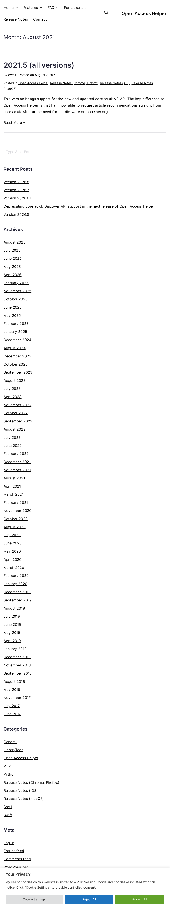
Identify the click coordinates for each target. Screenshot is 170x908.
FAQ (51, 7)
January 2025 (15, 331)
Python (9, 774)
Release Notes (16, 19)
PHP (7, 766)
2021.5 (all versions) (39, 65)
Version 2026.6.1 (17, 198)
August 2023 (15, 380)
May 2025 (12, 315)
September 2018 (18, 673)
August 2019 (14, 608)
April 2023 (13, 397)
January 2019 (15, 649)
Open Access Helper (144, 13)
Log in (9, 843)
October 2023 (16, 364)
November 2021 (17, 470)
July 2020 (12, 535)
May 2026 (12, 266)
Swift (8, 815)
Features (30, 7)
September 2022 (18, 421)
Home (9, 7)
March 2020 (14, 567)
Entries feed (14, 851)
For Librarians (75, 7)
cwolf (12, 75)
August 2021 (14, 478)
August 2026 (15, 242)
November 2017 (17, 697)
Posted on (37, 75)
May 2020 (12, 551)
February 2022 (16, 453)
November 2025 (17, 291)
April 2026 (13, 275)
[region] (85, 888)
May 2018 (12, 689)
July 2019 (12, 616)
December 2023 (17, 356)
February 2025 (16, 323)
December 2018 (17, 657)
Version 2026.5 (16, 214)
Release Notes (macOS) (24, 798)
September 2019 (18, 600)
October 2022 (16, 413)
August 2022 (15, 429)
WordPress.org (16, 867)
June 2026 (13, 258)
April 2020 (13, 559)
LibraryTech (13, 750)
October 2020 (16, 519)
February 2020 (16, 575)
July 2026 (12, 250)
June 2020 (13, 543)
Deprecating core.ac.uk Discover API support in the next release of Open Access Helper (79, 206)
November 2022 (17, 405)
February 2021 (16, 502)
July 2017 (12, 706)
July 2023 (12, 388)
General (10, 742)
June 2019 (12, 624)
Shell (8, 807)
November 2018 (17, 665)
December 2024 (17, 340)
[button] (16, 7)
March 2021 (14, 494)
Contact (40, 19)
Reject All (89, 899)
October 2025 (16, 299)
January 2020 (15, 584)
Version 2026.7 (16, 190)
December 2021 (17, 462)
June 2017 (12, 714)
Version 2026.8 (16, 182)
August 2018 (14, 681)
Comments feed (17, 859)
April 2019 (12, 641)
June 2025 (13, 307)
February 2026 (16, 283)
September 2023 (18, 372)
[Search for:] (85, 151)
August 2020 (15, 527)
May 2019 (12, 632)
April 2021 (12, 486)
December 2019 (17, 592)
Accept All (139, 899)
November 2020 (17, 510)
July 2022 (12, 437)
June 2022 (13, 445)
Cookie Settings (34, 899)
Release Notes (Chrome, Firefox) (74, 83)
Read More (13, 122)
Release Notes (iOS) (115, 83)
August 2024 (15, 348)
